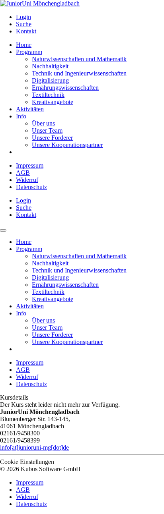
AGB (23, 172)
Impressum (29, 165)
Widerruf (27, 179)
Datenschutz (31, 187)
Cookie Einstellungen (27, 461)
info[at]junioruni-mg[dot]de (34, 447)
